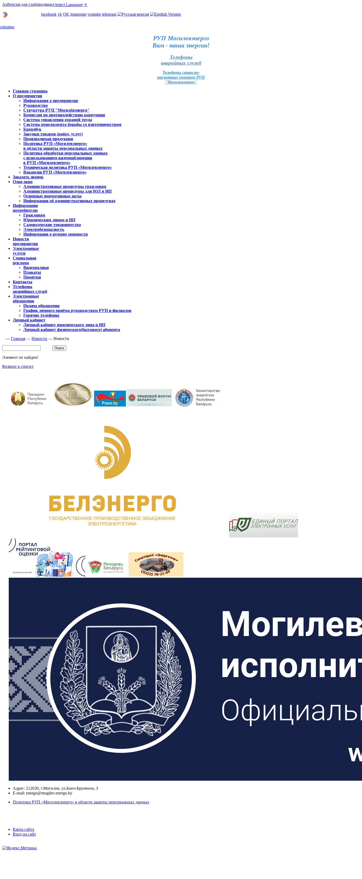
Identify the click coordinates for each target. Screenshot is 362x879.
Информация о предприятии (50, 100)
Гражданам (34, 215)
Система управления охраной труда (57, 119)
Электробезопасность (43, 229)
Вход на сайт (24, 834)
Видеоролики (36, 267)
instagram (78, 14)
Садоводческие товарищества (52, 224)
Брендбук (32, 129)
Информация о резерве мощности (55, 234)
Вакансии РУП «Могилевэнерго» (55, 172)
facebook (48, 14)
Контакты (22, 282)
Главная (18, 338)
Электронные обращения (26, 298)
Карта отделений (24, 17)
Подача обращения (41, 305)
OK (66, 14)
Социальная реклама (24, 260)
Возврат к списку (18, 366)
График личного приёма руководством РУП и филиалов (77, 310)
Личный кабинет (18, 9)
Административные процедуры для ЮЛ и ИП (67, 191)
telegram (109, 14)
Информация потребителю (25, 208)
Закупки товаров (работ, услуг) (53, 134)
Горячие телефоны (41, 315)
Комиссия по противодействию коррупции (64, 115)
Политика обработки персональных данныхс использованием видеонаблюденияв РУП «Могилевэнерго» (65, 158)
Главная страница (30, 91)
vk (60, 14)
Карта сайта (23, 829)
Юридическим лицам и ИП (49, 220)
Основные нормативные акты (52, 196)
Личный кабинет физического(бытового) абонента (71, 329)
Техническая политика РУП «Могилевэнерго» (67, 167)
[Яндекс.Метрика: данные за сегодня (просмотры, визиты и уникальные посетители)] (19, 848)
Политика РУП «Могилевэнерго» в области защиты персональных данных (63, 146)
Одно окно (23, 181)
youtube (94, 14)
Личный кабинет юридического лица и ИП (64, 325)
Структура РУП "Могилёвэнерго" (56, 110)
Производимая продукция (48, 138)
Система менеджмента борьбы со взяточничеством (72, 124)
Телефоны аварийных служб (30, 289)
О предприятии (27, 96)
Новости (39, 338)
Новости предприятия (25, 241)
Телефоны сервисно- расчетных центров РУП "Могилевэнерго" (181, 77)
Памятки (32, 277)
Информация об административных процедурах (69, 200)
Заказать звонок (28, 177)
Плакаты (32, 272)
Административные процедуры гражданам (64, 186)
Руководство (35, 105)
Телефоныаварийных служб (181, 60)
